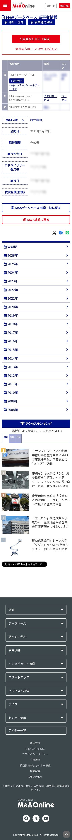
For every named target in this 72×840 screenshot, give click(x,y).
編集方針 (35, 743)
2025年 (12, 264)
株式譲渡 (36, 120)
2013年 (12, 367)
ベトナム (64, 98)
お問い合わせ (35, 776)
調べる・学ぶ (17, 637)
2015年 (12, 349)
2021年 (12, 298)
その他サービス (50, 98)
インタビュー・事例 (21, 664)
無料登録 (64, 5)
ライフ (12, 704)
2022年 (12, 289)
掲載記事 (35, 771)
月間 (18, 437)
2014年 (12, 358)
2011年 (12, 384)
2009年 (12, 401)
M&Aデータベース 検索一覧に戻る (37, 207)
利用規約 (35, 760)
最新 (6, 437)
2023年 (12, 281)
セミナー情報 (17, 718)
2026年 (12, 255)
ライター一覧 (17, 730)
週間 (12, 437)
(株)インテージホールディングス (24, 87)
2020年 (12, 306)
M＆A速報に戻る (37, 219)
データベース (17, 623)
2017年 (12, 332)
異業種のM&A (43, 22)
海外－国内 (15, 22)
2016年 (12, 341)
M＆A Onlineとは (35, 748)
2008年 (12, 409)
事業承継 (14, 650)
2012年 (12, 375)
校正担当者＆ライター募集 (35, 765)
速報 (11, 610)
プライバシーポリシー (35, 754)
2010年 (12, 392)
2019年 (12, 315)
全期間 (12, 246)
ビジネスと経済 (18, 691)
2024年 (12, 272)
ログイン (51, 5)
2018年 (12, 324)
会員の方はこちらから (36, 48)
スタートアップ (18, 677)
